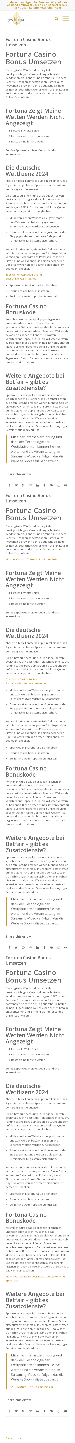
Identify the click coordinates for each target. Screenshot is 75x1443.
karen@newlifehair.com (45, 7)
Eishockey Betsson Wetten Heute (26, 683)
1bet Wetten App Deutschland (24, 274)
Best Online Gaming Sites (21, 278)
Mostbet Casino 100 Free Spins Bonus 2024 (31, 559)
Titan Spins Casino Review (21, 679)
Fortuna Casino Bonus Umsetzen (28, 42)
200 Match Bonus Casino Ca (32, 1387)
